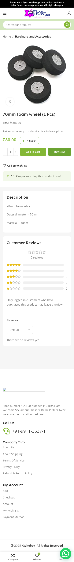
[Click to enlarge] (10, 101)
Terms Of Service (13, 460)
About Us (8, 447)
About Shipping (13, 454)
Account (8, 504)
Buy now (59, 151)
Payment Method (13, 517)
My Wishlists (11, 510)
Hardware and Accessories (33, 36)
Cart (5, 491)
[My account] (69, 13)
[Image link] (24, 393)
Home (7, 36)
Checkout (9, 497)
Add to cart (33, 151)
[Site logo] (37, 13)
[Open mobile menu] (5, 13)
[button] (65, 553)
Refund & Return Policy (17, 473)
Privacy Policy (11, 467)
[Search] (67, 24)
